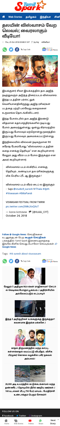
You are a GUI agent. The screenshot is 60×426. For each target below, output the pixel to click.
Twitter (22, 416)
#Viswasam (12, 193)
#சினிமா (45, 42)
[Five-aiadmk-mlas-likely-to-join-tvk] (30, 276)
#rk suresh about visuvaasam (25, 253)
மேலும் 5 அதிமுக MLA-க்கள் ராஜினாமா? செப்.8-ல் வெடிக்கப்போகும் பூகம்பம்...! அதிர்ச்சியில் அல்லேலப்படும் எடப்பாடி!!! (30, 290)
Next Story (53, 422)
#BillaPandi (25, 193)
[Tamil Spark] (30, 6)
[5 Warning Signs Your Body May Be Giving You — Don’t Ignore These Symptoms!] (30, 309)
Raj (37, 42)
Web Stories (15, 17)
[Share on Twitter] (11, 49)
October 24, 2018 (16, 215)
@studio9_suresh (23, 189)
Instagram (36, 416)
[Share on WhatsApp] (4, 49)
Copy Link (26, 49)
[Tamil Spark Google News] (50, 49)
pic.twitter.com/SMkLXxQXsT (22, 206)
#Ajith (46, 189)
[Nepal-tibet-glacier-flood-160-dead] (30, 374)
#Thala (38, 189)
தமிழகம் (31, 17)
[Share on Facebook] (17, 49)
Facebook (8, 416)
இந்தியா (45, 17)
